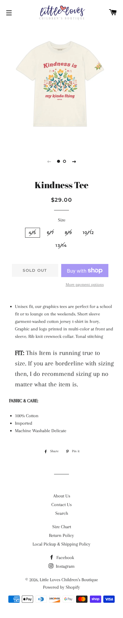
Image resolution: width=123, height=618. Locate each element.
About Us (61, 496)
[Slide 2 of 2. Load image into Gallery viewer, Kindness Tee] (64, 161)
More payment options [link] (85, 284)
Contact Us (61, 504)
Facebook (64, 557)
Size (61, 220)
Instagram (65, 566)
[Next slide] (74, 161)
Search (61, 513)
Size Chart (61, 526)
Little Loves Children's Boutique (69, 579)
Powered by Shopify (61, 587)
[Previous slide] (49, 161)
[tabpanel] (61, 85)
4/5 (32, 232)
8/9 (68, 232)
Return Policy (61, 535)
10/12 (88, 232)
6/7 (50, 232)
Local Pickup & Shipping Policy (61, 544)
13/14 (61, 245)
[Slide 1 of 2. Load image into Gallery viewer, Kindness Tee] (58, 161)
